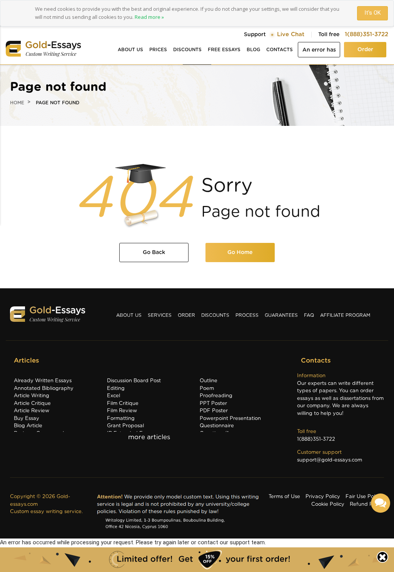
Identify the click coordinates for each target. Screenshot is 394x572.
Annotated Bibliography (43, 388)
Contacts (279, 49)
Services (160, 315)
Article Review (31, 410)
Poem (207, 388)
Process (247, 315)
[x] (197, 559)
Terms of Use (284, 496)
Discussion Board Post (134, 380)
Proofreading (216, 395)
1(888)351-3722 (366, 34)
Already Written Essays (43, 380)
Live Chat (290, 34)
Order (365, 49)
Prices (158, 49)
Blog (253, 49)
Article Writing (31, 395)
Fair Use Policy (364, 496)
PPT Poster (213, 403)
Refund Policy (367, 504)
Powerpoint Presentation (230, 418)
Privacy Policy (323, 496)
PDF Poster (214, 410)
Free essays (224, 49)
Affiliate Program (345, 315)
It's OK (372, 13)
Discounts (187, 49)
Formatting (121, 418)
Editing (116, 388)
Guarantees (281, 315)
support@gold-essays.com (329, 460)
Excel (113, 395)
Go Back (154, 252)
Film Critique (123, 403)
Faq (309, 315)
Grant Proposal (125, 425)
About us (130, 49)
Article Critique (32, 403)
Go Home (239, 252)
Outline (208, 380)
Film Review (122, 410)
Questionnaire (217, 425)
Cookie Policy (327, 504)
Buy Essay (26, 418)
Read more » (149, 16)
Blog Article (28, 425)
